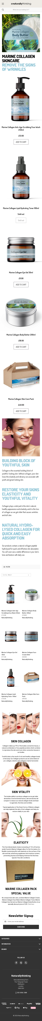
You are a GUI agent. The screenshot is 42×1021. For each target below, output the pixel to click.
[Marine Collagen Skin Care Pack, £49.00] (31, 677)
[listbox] (19, 574)
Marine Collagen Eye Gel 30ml (9, 654)
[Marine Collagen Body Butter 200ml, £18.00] (31, 594)
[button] (21, 567)
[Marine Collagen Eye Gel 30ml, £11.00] (11, 636)
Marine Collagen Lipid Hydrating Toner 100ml (9, 695)
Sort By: (5, 575)
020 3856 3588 (22, 993)
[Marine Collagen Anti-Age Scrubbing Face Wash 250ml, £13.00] (11, 594)
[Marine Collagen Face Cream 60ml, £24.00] (31, 636)
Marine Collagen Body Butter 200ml (29, 612)
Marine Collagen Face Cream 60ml (29, 654)
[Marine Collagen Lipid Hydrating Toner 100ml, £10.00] (11, 677)
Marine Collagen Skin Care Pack (30, 695)
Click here (31, 904)
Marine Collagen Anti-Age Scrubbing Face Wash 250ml (11, 612)
